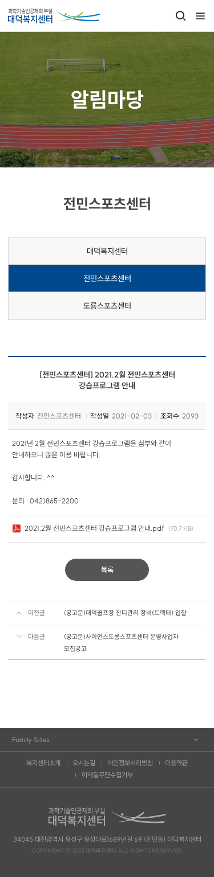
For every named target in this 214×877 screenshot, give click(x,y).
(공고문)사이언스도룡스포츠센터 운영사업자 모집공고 (121, 642)
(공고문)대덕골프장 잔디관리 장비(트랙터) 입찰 (125, 613)
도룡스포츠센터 (107, 306)
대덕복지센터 (107, 251)
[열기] (200, 16)
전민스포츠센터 (107, 278)
